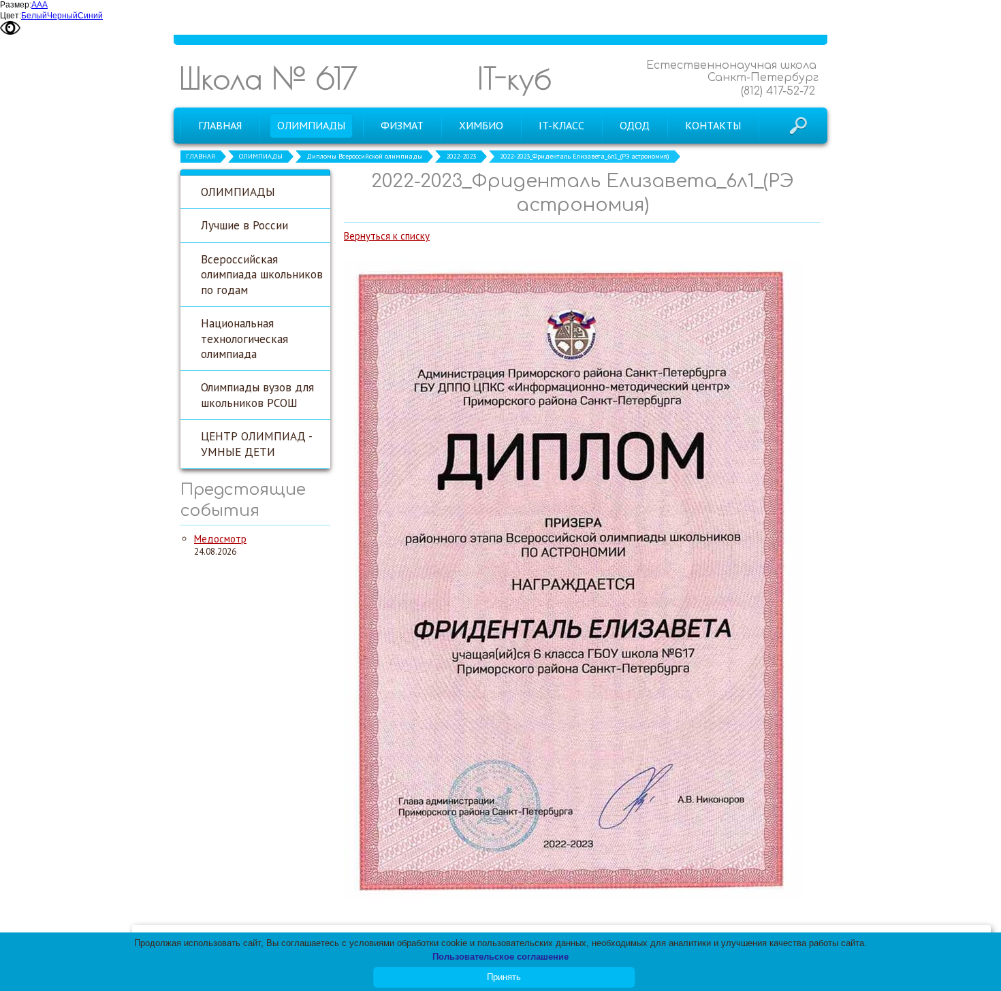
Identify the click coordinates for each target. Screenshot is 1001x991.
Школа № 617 (268, 78)
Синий (90, 15)
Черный (62, 15)
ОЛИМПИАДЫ (261, 156)
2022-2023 (461, 156)
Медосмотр (220, 538)
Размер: (15, 5)
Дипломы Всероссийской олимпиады (364, 156)
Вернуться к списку (387, 235)
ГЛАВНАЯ (200, 156)
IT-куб (514, 78)
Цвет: (10, 15)
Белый (34, 15)
